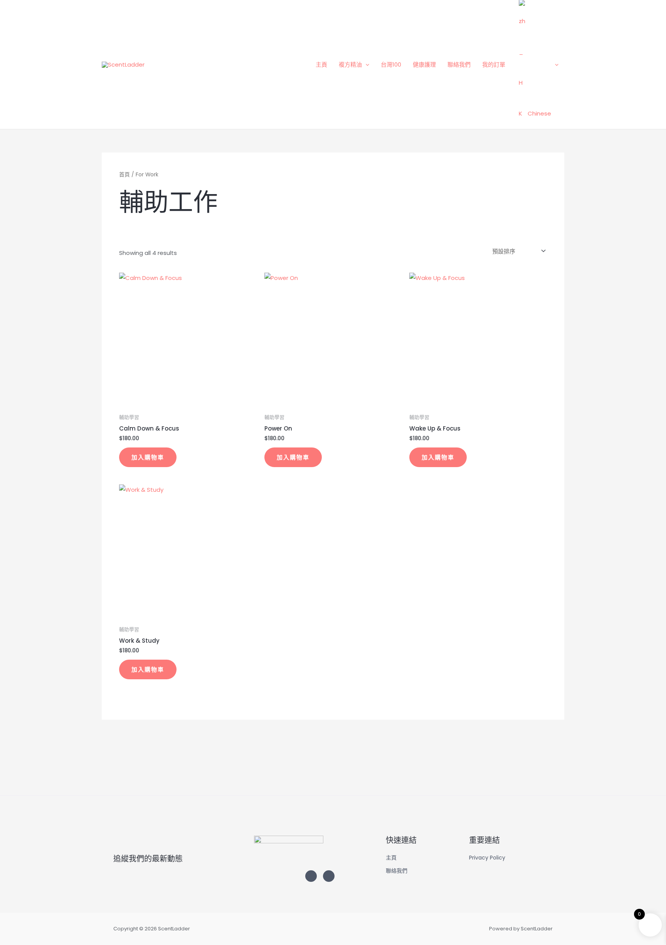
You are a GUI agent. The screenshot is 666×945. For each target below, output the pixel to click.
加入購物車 (147, 457)
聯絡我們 (459, 64)
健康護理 (424, 64)
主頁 (321, 64)
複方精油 (350, 64)
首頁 (124, 174)
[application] (365, 64)
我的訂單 (493, 64)
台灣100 (391, 64)
